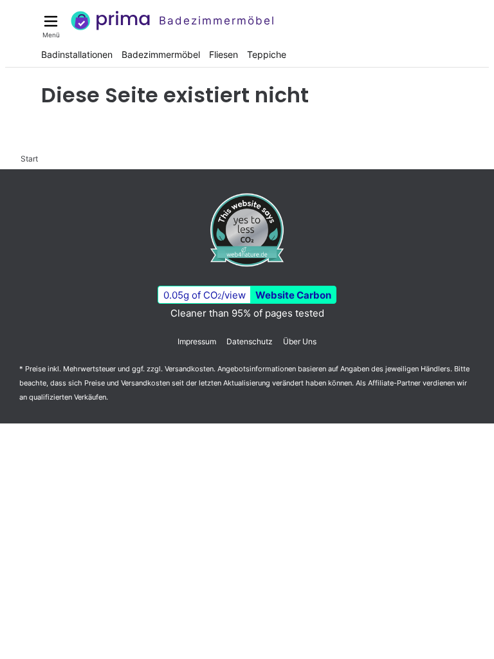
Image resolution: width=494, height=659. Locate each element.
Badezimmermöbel (161, 54)
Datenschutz (249, 341)
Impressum (197, 341)
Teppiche (266, 54)
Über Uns (299, 341)
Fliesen (223, 54)
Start (29, 158)
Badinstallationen (77, 54)
